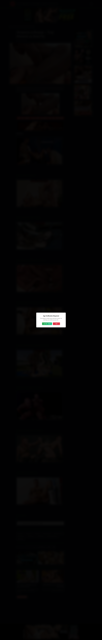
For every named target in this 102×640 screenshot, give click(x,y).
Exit (56, 323)
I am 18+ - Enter (47, 323)
